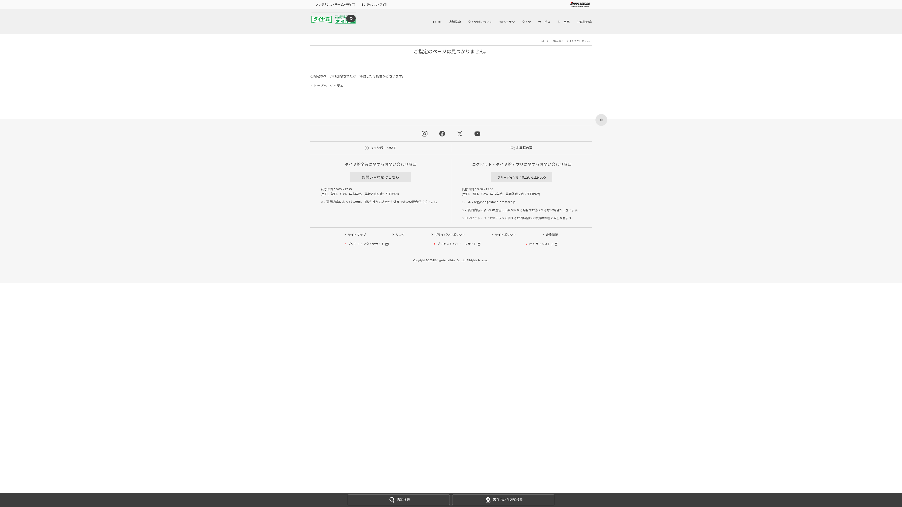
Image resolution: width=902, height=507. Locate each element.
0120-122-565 (522, 177)
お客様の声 (584, 21)
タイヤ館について (480, 21)
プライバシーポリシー (450, 234)
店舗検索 (455, 21)
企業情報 (552, 234)
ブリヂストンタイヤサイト (366, 244)
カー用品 (563, 21)
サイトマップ (357, 234)
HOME (437, 21)
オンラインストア (371, 4)
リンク (400, 234)
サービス (544, 21)
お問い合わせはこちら (380, 177)
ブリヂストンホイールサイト (457, 244)
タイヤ (526, 21)
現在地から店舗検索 (508, 499)
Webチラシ (507, 21)
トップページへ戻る (328, 85)
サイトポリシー (505, 234)
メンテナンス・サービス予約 (333, 4)
